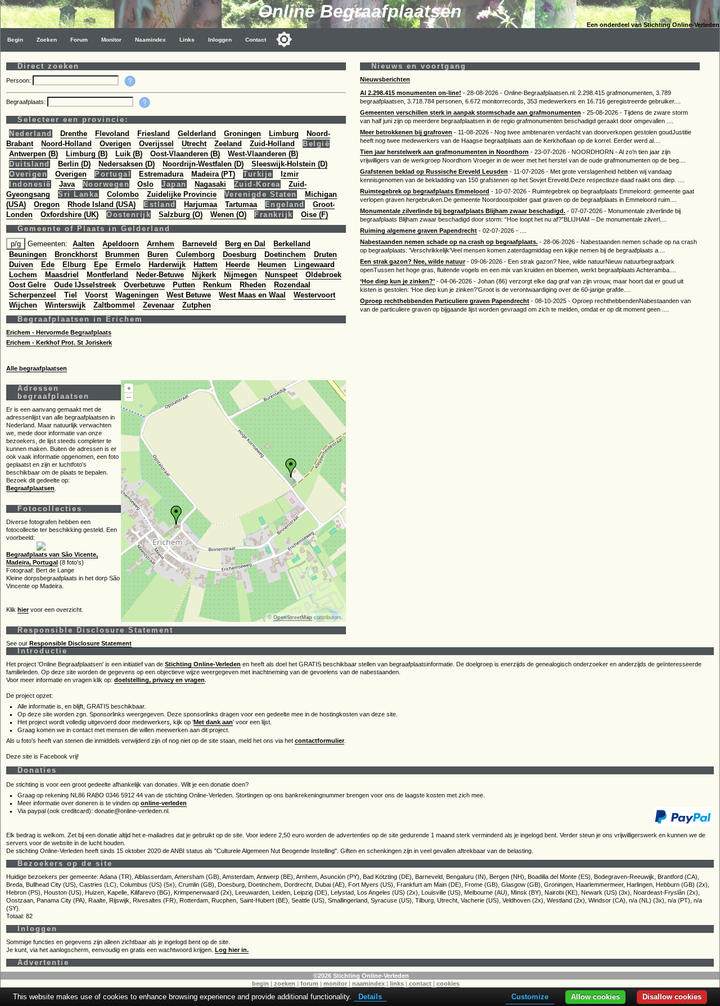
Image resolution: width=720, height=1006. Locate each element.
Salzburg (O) (180, 214)
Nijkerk (204, 274)
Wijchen (23, 305)
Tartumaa (241, 204)
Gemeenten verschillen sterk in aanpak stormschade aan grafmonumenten (470, 112)
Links (187, 40)
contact (420, 983)
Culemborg (195, 254)
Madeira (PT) (213, 174)
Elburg (74, 264)
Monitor (111, 40)
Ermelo (128, 264)
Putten (184, 285)
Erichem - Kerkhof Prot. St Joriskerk (59, 342)
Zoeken (47, 40)
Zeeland (228, 143)
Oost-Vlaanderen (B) (185, 154)
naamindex (368, 983)
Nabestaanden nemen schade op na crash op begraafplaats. (449, 241)
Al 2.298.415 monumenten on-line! (410, 92)
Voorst (96, 295)
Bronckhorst (76, 254)
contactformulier (319, 740)
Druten (325, 254)
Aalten (83, 244)
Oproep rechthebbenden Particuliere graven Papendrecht (444, 300)
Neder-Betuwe (160, 274)
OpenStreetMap (292, 617)
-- (129, 397)
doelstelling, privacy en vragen (159, 679)
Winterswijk (65, 305)
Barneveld (199, 244)
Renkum (217, 285)
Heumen (272, 264)
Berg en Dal (245, 244)
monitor (335, 983)
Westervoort (314, 295)
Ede (48, 264)
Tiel (70, 295)
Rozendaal (292, 285)
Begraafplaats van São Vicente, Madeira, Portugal (52, 558)
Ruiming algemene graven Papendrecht (418, 230)
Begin (15, 40)
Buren (157, 254)
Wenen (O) (228, 214)
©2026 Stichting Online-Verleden (361, 975)
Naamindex (150, 40)
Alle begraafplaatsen (36, 368)
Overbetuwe (144, 285)
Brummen (122, 254)
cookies (448, 983)
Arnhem (160, 244)
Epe (100, 264)
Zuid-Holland (272, 143)
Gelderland (197, 133)
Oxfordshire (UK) (69, 214)
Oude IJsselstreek (85, 285)
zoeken (284, 983)
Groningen (242, 133)
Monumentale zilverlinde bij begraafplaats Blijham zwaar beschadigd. (462, 210)
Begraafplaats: (26, 101)
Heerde (238, 264)
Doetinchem (285, 254)
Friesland (153, 133)
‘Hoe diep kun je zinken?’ (397, 281)
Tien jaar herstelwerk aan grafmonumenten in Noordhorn (444, 151)
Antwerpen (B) (33, 154)
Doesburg (239, 254)
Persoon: (19, 80)
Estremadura (161, 174)
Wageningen (137, 295)
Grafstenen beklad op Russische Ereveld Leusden (434, 171)
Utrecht (194, 143)
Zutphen (196, 305)
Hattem (206, 264)
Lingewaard (314, 264)
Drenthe (73, 133)
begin (260, 983)
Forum (79, 40)
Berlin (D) (74, 164)
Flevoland (112, 133)
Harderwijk (167, 264)
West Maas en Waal (252, 295)
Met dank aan (213, 722)
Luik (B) (128, 154)
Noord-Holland (66, 143)
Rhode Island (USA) (102, 204)
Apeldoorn (120, 244)
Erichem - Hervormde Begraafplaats (58, 332)
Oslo (145, 184)
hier (23, 609)
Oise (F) (314, 214)
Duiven (21, 264)
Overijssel (156, 143)
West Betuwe (188, 295)
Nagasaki (210, 184)
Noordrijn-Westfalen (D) (203, 164)
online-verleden (164, 803)
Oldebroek (323, 274)
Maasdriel (62, 274)
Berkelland (291, 244)
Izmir (290, 174)
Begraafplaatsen (30, 488)
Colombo (123, 194)
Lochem (23, 274)
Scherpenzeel (32, 295)
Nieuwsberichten (385, 79)
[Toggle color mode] (284, 39)
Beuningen (28, 254)
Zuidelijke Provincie (182, 194)
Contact (255, 40)
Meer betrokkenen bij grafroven (406, 132)
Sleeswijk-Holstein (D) (289, 164)
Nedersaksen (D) (126, 164)
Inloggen (220, 40)
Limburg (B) (86, 154)
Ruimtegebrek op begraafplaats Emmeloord (424, 191)
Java (67, 184)
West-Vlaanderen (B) (263, 154)
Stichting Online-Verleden (203, 664)
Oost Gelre (27, 285)
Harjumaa (200, 204)
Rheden (253, 285)
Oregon (47, 204)
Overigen (115, 143)
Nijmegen (240, 274)
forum (309, 983)
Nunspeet (281, 274)
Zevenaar (158, 305)
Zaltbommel (114, 305)
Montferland (107, 274)
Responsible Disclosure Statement (80, 643)
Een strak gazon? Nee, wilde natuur (412, 261)
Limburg (284, 133)
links (397, 983)
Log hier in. (232, 949)
